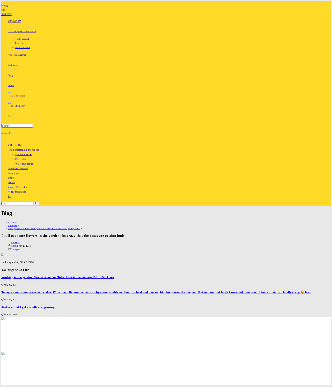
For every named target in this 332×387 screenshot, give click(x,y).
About (11, 182)
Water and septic (24, 163)
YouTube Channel (18, 168)
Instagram (13, 173)
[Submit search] (36, 203)
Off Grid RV (15, 145)
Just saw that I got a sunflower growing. (28, 307)
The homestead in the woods (23, 149)
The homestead (23, 154)
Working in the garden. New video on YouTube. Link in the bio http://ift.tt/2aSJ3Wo (57, 277)
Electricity (20, 159)
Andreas (15, 242)
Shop (11, 177)
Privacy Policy (15, 347)
